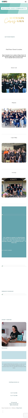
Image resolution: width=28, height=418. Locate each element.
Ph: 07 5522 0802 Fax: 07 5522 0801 (13, 394)
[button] (25, 1)
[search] (23, 1)
